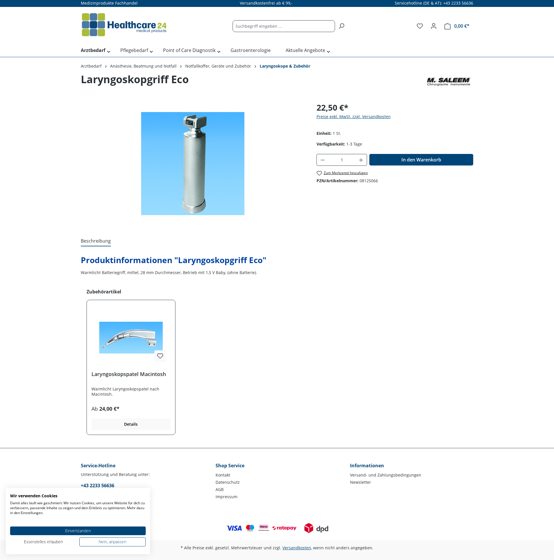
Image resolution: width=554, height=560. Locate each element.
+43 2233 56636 (97, 485)
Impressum (226, 496)
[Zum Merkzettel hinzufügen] (160, 356)
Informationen (367, 465)
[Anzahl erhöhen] (361, 160)
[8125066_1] (192, 163)
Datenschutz (228, 482)
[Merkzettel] (420, 26)
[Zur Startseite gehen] (124, 25)
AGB (220, 489)
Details (131, 424)
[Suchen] (341, 26)
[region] (193, 163)
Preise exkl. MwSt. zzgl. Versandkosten (354, 116)
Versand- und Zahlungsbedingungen (385, 475)
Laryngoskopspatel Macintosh (128, 374)
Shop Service (230, 465)
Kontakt (223, 475)
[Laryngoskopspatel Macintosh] (131, 337)
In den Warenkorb (421, 160)
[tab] (96, 241)
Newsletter (360, 482)
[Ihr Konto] (434, 26)
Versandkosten (296, 547)
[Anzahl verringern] (323, 160)
